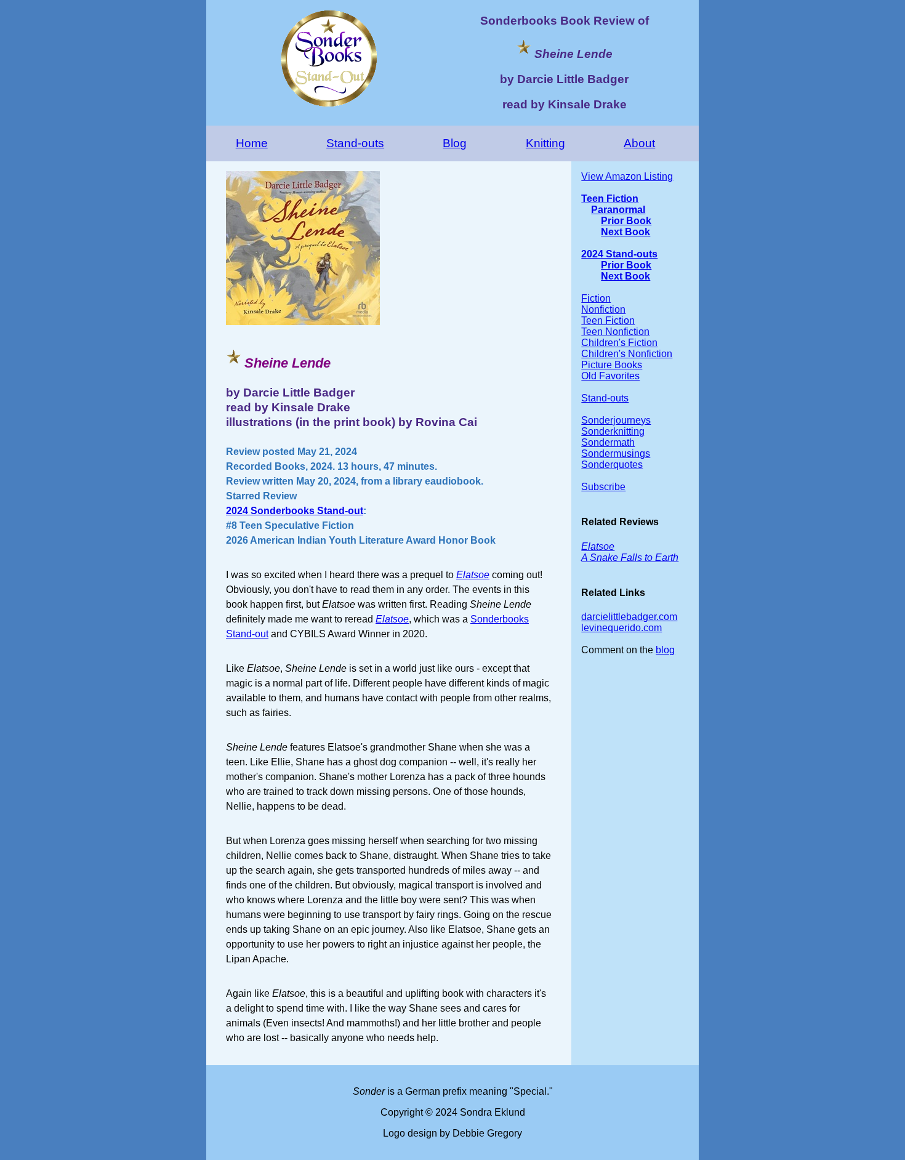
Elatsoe (472, 575)
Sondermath (608, 442)
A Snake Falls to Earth (629, 557)
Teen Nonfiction (615, 331)
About (639, 143)
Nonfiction (603, 309)
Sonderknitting (613, 431)
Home (252, 143)
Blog (455, 143)
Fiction (596, 298)
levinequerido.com (621, 627)
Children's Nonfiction (626, 353)
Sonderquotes (612, 464)
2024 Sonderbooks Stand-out (294, 510)
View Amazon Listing (627, 176)
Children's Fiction (619, 342)
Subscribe (603, 486)
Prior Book (626, 220)
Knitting (545, 143)
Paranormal (618, 209)
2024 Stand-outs (619, 254)
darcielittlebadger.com (629, 616)
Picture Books (611, 365)
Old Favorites (610, 376)
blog (665, 650)
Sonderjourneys (616, 420)
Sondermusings (615, 453)
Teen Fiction (609, 198)
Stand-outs (355, 143)
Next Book (625, 232)
